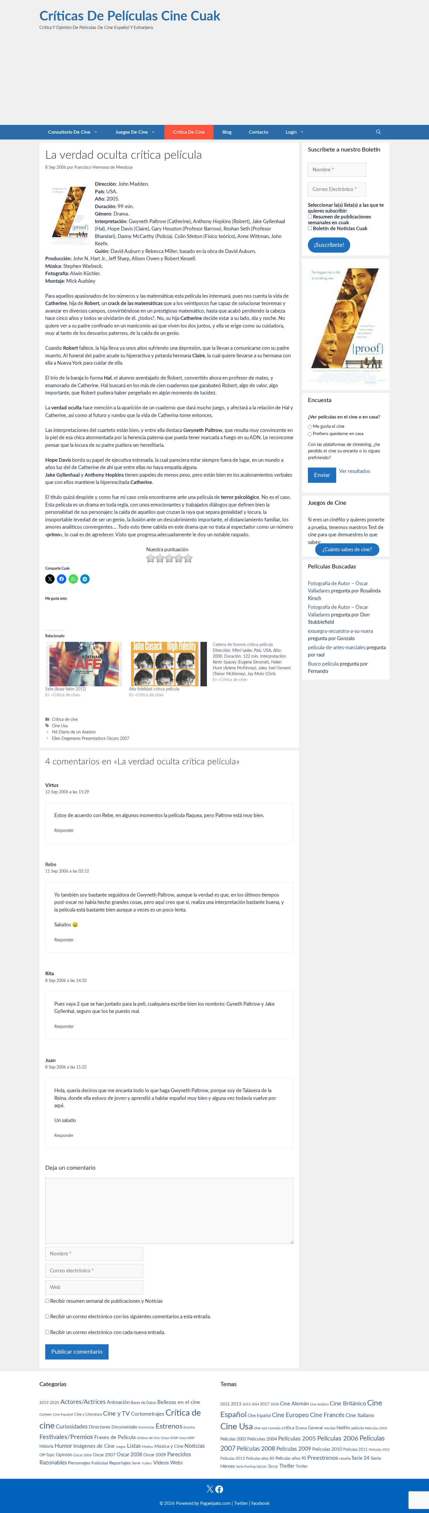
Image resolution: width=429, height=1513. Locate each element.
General (315, 1428)
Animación (118, 1402)
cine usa (260, 1428)
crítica (288, 1428)
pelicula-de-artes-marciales (336, 647)
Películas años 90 (290, 1459)
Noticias (194, 1446)
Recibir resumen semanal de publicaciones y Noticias (106, 1301)
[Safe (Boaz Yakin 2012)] (84, 664)
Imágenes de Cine (94, 1446)
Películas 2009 (293, 1449)
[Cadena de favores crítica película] (255, 662)
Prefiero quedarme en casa (338, 434)
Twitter (241, 1503)
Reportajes (120, 1463)
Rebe (50, 864)
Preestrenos (322, 1458)
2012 (225, 1404)
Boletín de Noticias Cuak (339, 228)
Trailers (147, 1463)
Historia (46, 1447)
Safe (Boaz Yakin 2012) (65, 689)
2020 (54, 1403)
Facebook (260, 1503)
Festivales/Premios (66, 1437)
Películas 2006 (337, 1438)
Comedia (274, 1428)
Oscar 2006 (83, 1455)
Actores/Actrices (83, 1402)
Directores (99, 1427)
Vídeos (161, 1463)
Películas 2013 (232, 1458)
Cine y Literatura (88, 1414)
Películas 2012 (379, 1449)
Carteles (45, 1414)
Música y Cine (168, 1446)
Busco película (323, 663)
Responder (64, 830)
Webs (176, 1463)
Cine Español (63, 1414)
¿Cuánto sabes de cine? (347, 549)
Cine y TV (116, 1413)
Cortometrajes (147, 1414)
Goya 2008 (169, 1438)
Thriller (286, 1466)
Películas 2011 (355, 1449)
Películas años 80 (260, 1459)
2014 (255, 1404)
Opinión (64, 1454)
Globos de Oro (148, 1438)
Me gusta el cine (328, 426)
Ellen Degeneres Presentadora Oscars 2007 (90, 738)
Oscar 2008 (129, 1454)
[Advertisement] (214, 81)
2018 (275, 1404)
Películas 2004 (262, 1439)
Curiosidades (72, 1427)
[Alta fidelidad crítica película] (168, 664)
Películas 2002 (376, 1428)
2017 (264, 1404)
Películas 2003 (233, 1439)
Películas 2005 (297, 1439)
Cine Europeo (290, 1415)
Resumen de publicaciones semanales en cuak (339, 219)
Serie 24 (360, 1458)
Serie (136, 1463)
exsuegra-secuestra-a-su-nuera (340, 631)
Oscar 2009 (154, 1455)
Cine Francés (327, 1415)
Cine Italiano (360, 1415)
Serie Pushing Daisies (251, 1466)
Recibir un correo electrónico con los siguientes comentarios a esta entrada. (130, 1316)
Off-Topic (47, 1455)
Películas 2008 (256, 1449)
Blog (226, 132)
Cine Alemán (294, 1403)
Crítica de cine (189, 132)
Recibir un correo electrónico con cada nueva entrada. (107, 1332)
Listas (134, 1446)
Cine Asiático (319, 1404)
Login (291, 132)
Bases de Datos (143, 1403)
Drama (301, 1428)
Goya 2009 (186, 1438)
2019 (44, 1403)
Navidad (329, 1428)
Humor (63, 1446)
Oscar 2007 (104, 1455)
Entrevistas (146, 1427)
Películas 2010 (327, 1449)
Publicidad (99, 1463)
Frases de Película (115, 1437)
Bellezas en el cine (178, 1402)
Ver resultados (354, 471)
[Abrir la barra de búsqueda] (378, 132)
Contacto (258, 132)
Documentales (124, 1427)
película (357, 1428)
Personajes (79, 1463)
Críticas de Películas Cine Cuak (129, 16)
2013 (236, 1404)
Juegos (121, 1446)
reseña (344, 1459)
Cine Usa (60, 726)
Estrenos (169, 1426)
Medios (147, 1446)
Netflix (343, 1428)
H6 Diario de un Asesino (74, 732)
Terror (273, 1467)
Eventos (189, 1427)
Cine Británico (348, 1404)
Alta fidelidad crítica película (154, 689)
